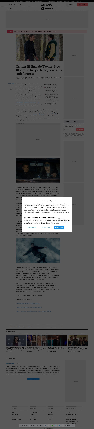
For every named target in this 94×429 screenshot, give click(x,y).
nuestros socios (44, 203)
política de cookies (58, 212)
